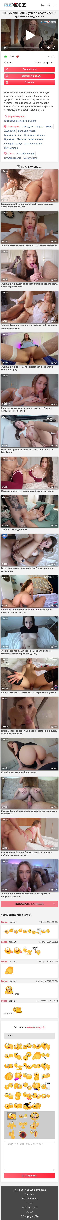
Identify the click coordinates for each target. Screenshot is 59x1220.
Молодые (28, 126)
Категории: (13, 126)
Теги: (11, 153)
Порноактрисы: (17, 116)
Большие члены (12, 135)
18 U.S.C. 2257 (29, 1207)
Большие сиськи (27, 131)
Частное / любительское (30, 139)
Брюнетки (9, 139)
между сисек (30, 158)
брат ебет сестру (25, 153)
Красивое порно (33, 143)
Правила (29, 1194)
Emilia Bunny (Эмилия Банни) (20, 121)
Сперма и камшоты (34, 135)
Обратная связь (29, 1198)
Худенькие (9, 131)
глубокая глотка (12, 158)
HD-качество (11, 148)
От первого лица (13, 143)
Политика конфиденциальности (29, 1190)
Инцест (39, 126)
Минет (49, 126)
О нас (29, 1203)
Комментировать (31, 76)
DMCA (29, 1212)
